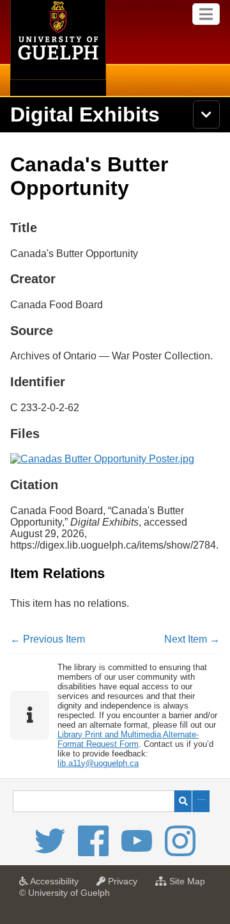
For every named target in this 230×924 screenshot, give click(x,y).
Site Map (189, 885)
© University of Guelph (64, 893)
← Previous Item (47, 639)
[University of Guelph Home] (58, 48)
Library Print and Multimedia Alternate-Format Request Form (128, 739)
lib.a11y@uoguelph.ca (98, 763)
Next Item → (192, 639)
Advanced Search (201, 801)
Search (183, 801)
